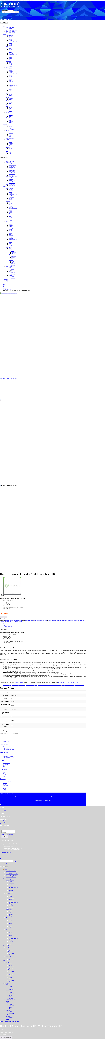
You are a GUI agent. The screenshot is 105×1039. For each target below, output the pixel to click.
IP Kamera (5, 764)
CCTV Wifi (3, 769)
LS (9, 1008)
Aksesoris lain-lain (7, 781)
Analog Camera (10, 880)
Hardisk (4, 286)
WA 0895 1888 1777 (62, 682)
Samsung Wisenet (13, 887)
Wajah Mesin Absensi (8, 756)
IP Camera (8, 893)
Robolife (5, 774)
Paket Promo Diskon (11, 871)
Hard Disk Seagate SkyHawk (40, 620)
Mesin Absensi (4, 752)
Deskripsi (5, 623)
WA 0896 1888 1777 (73, 682)
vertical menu (6, 864)
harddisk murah (63, 620)
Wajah (7, 951)
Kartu (7, 947)
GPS (7, 151)
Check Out (3, 822)
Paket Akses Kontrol (11, 877)
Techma (11, 890)
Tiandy (4, 776)
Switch (4, 789)
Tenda (10, 995)
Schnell (10, 889)
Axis (10, 895)
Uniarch (11, 905)
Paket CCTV (9, 872)
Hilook (10, 884)
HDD (7, 125)
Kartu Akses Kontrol (7, 746)
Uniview (11, 892)
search (17, 12)
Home (4, 284)
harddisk (50, 620)
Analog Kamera (6, 763)
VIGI (10, 944)
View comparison (6, 1037)
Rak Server (8, 152)
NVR (4, 766)
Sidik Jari (8, 956)
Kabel (7, 140)
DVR (4, 765)
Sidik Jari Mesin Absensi (8, 757)
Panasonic (11, 901)
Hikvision (11, 883)
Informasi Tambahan (7, 626)
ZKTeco (11, 950)
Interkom (5, 783)
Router (4, 786)
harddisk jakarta (56, 620)
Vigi (10, 908)
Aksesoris (5, 285)
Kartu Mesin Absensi (7, 755)
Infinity (10, 886)
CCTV (2, 760)
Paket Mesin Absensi (11, 875)
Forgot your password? (7, 834)
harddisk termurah (79, 620)
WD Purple (11, 989)
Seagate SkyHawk (7, 289)
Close (1, 824)
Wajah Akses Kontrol (7, 748)
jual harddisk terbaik (17, 621)
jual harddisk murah (7, 621)
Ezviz (4, 772)
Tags (4, 625)
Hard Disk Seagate (29, 620)
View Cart (2, 821)
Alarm (7, 139)
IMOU (4, 773)
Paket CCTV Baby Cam (12, 874)
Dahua (10, 881)
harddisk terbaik (71, 620)
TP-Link (11, 998)
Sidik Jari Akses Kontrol (8, 749)
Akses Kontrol (4, 744)
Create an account (6, 852)
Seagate (4, 288)
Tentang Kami (6, 741)
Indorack (11, 1017)
